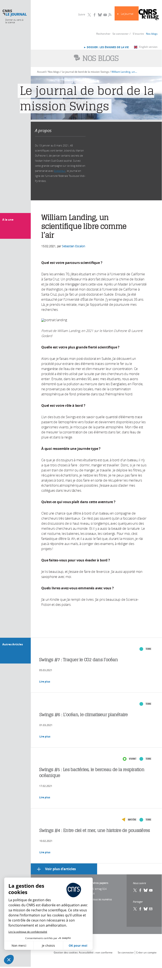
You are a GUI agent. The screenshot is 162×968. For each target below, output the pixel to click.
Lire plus (44, 681)
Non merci (19, 945)
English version (148, 47)
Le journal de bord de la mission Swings (85, 72)
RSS (109, 14)
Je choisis (48, 945)
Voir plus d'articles (60, 869)
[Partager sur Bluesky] (145, 909)
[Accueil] (14, 13)
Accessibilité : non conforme (95, 952)
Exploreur (60, 170)
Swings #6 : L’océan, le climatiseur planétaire (83, 714)
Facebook (94, 14)
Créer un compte (146, 952)
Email (151, 909)
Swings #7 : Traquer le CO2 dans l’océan (78, 659)
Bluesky (100, 14)
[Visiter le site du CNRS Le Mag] (149, 15)
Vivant (132, 758)
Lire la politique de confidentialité (27, 932)
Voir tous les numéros (100, 899)
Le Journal (127, 14)
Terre (148, 649)
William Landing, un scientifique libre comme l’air (124, 72)
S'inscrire (138, 33)
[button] (9, 959)
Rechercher (103, 33)
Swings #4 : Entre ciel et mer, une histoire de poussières (94, 830)
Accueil (41, 72)
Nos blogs (152, 33)
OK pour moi (78, 945)
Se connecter (120, 33)
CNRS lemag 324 (97, 888)
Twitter (89, 14)
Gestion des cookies (66, 952)
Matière (132, 819)
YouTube (105, 14)
